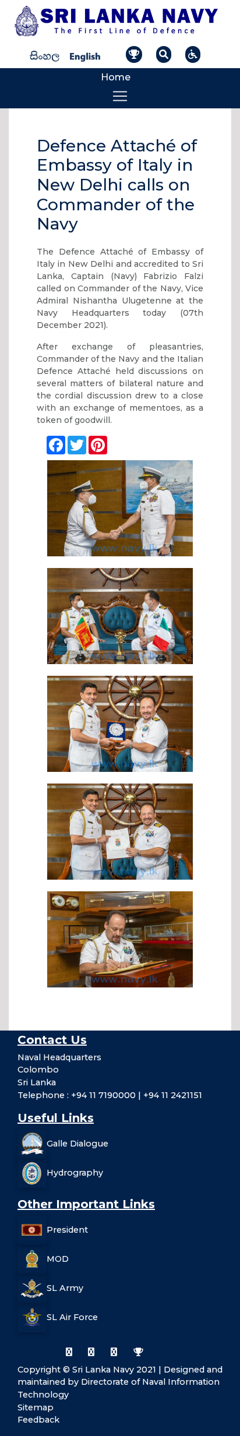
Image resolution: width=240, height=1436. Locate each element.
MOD (58, 1259)
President (67, 1230)
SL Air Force (72, 1317)
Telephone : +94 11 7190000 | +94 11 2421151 (109, 1095)
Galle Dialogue (77, 1143)
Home (115, 77)
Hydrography (75, 1172)
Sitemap (35, 1407)
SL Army (65, 1288)
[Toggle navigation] (120, 96)
